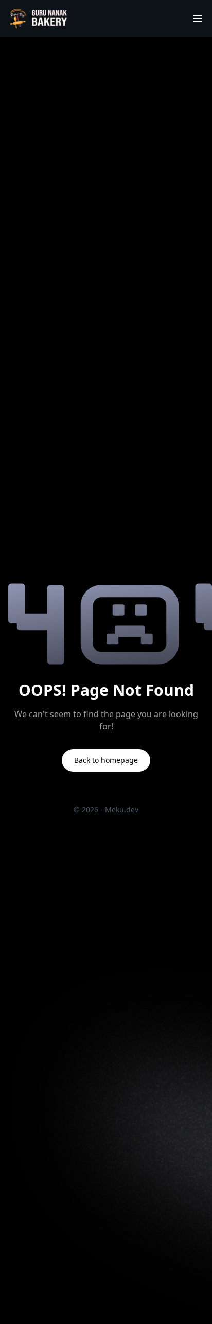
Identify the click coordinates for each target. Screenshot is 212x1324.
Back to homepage (106, 760)
